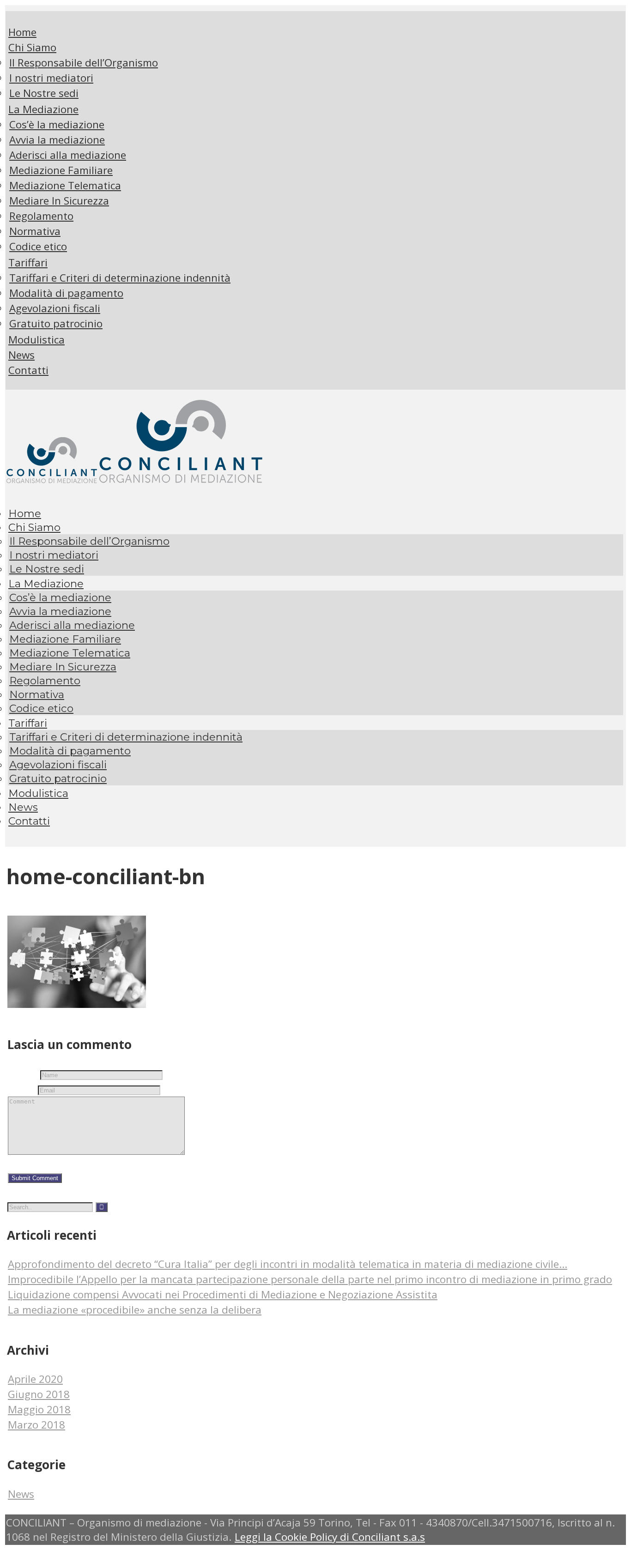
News (21, 1494)
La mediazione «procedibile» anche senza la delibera (134, 1310)
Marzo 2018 (36, 1424)
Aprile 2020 (35, 1379)
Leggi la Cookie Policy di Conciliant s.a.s (330, 1537)
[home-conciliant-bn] (76, 1004)
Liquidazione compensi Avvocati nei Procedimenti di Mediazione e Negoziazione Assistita (222, 1294)
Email (21, 1088)
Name (22, 1073)
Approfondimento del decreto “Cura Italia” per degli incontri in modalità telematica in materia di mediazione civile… (287, 1264)
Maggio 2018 (39, 1409)
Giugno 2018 (39, 1394)
